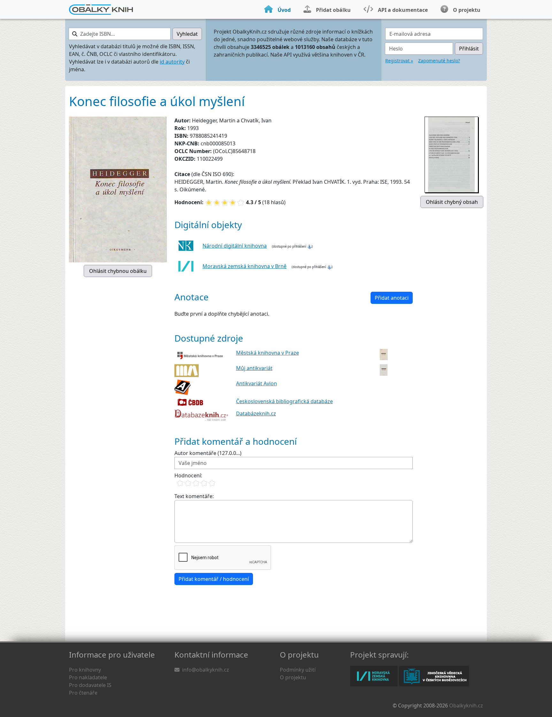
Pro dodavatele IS (90, 685)
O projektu (293, 677)
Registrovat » (399, 61)
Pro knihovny (85, 669)
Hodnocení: (188, 475)
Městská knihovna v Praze (267, 352)
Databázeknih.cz (256, 413)
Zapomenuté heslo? (439, 61)
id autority (172, 61)
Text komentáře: (194, 496)
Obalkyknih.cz (466, 705)
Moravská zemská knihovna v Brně (245, 266)
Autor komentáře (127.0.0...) (207, 453)
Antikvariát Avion (256, 383)
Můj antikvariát (254, 368)
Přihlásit (469, 48)
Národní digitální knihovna (235, 245)
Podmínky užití (298, 669)
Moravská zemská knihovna (374, 676)
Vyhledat (187, 33)
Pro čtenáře (83, 692)
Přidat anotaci (392, 297)
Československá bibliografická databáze (284, 401)
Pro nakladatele (88, 677)
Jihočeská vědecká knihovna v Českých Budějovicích (434, 676)
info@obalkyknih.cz (205, 669)
